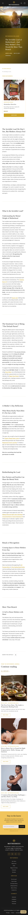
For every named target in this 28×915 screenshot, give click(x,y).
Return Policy (14, 887)
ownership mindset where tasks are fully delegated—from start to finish (14, 501)
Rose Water (8, 372)
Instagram (14, 899)
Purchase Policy (14, 883)
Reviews (14, 872)
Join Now (22, 826)
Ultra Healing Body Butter (18, 567)
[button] (2, 3)
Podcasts (14, 870)
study (20, 245)
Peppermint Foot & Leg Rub (9, 442)
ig (12, 853)
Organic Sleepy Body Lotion (12, 438)
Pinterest (14, 903)
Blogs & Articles (14, 867)
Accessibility (19, 912)
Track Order (14, 881)
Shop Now (14, 115)
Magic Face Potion (14, 376)
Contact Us (14, 890)
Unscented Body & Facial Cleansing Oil (12, 516)
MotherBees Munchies (10, 104)
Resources (14, 863)
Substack (14, 897)
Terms (12, 912)
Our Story (14, 861)
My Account (14, 879)
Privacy (8, 912)
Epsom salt (15, 298)
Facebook (14, 901)
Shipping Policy (14, 885)
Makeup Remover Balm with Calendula (12, 514)
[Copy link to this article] (15, 654)
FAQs (14, 865)
